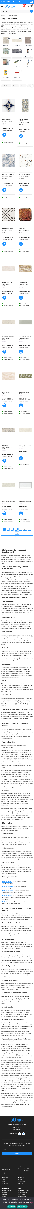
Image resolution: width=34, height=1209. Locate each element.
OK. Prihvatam (11, 1206)
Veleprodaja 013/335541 (23, 1170)
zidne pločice (28, 24)
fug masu (3, 33)
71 (29, 529)
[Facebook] (19, 1133)
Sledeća (17, 537)
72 (17, 533)
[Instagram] (23, 1133)
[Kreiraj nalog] (28, 6)
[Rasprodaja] (24, 6)
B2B (31, 2)
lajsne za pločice (11, 33)
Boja (22, 86)
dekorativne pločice (6, 29)
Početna (3, 15)
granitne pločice (11, 28)
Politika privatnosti (22, 1206)
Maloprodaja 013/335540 (23, 1169)
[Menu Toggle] (2, 6)
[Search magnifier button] (31, 11)
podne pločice (19, 26)
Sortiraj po (5, 86)
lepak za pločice (26, 31)
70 (25, 529)
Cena (14, 86)
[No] (31, 1203)
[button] (4, 135)
